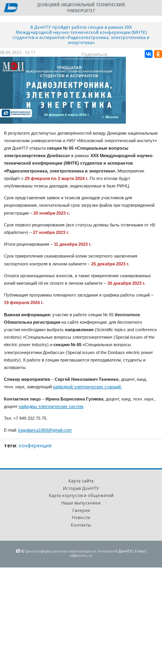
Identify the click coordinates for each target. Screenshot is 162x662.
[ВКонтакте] (149, 54)
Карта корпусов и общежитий (81, 495)
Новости (81, 517)
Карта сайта (81, 481)
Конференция (35, 445)
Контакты (81, 525)
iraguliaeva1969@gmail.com (45, 430)
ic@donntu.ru (81, 555)
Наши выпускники (81, 503)
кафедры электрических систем (51, 406)
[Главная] (11, 8)
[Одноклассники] (158, 54)
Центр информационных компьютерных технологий (71, 551)
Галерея (81, 510)
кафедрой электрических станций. (87, 386)
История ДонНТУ (81, 488)
